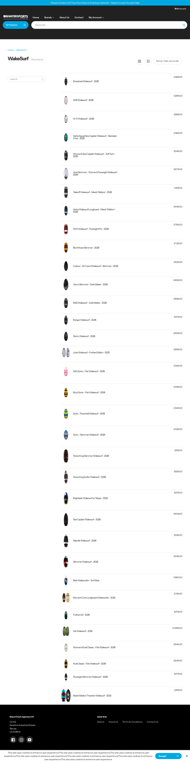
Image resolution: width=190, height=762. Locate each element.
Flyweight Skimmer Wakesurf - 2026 (90, 676)
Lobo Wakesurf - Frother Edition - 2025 (91, 352)
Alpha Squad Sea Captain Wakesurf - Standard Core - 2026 (95, 137)
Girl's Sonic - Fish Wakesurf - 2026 (89, 371)
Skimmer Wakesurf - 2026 (85, 561)
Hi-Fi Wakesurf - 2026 (83, 118)
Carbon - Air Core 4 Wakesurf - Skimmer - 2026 (95, 266)
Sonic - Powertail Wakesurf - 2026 (89, 413)
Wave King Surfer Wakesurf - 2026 (89, 477)
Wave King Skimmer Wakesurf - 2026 (91, 455)
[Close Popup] (187, 756)
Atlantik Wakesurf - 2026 (84, 540)
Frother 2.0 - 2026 (81, 614)
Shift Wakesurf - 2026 (83, 100)
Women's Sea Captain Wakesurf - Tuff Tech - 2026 (94, 155)
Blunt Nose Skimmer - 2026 (86, 247)
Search (100, 721)
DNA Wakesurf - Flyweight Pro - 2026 (91, 229)
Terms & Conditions (132, 721)
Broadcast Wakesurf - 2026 (86, 81)
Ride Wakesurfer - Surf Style (86, 580)
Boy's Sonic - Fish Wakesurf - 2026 (89, 392)
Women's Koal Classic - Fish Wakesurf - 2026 (94, 647)
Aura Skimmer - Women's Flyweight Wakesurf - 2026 (95, 173)
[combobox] (27, 79)
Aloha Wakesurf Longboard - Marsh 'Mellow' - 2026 (94, 210)
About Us (113, 721)
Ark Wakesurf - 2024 (82, 631)
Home (11, 50)
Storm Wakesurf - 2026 (84, 336)
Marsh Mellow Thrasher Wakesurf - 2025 (92, 695)
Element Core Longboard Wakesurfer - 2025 (94, 597)
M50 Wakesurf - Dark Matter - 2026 (90, 302)
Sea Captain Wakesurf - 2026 (87, 519)
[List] (148, 61)
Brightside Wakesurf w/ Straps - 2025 (90, 498)
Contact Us (152, 721)
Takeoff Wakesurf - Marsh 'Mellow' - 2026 (92, 192)
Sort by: (159, 61)
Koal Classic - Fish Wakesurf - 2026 (89, 663)
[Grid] (139, 61)
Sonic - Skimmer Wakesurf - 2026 (89, 434)
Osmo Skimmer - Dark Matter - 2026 (90, 284)
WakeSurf (21, 50)
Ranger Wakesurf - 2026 (84, 320)
